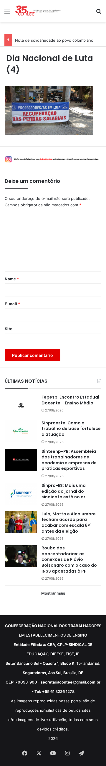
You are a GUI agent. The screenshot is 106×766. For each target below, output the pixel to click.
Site (8, 328)
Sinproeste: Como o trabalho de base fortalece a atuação (71, 428)
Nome (12, 278)
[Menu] (7, 13)
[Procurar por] (99, 13)
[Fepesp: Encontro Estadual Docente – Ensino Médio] (21, 405)
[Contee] (38, 11)
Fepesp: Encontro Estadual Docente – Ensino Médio (70, 400)
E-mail (12, 303)
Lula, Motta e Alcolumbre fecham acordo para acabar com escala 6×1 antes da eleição (69, 522)
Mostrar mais (53, 593)
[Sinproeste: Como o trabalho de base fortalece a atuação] (21, 431)
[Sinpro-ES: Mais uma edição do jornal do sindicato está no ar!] (21, 494)
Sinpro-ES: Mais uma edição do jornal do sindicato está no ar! (64, 491)
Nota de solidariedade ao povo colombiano (54, 40)
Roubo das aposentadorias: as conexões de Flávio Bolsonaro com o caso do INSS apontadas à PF (69, 559)
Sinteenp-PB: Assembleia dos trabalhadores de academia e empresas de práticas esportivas (69, 460)
